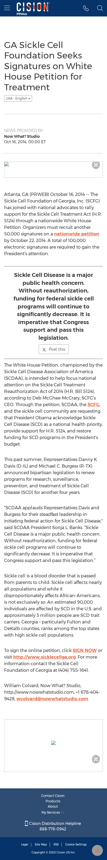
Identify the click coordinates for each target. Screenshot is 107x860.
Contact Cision (52, 796)
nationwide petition (76, 234)
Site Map (41, 844)
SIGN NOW (85, 650)
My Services (51, 812)
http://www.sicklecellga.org (44, 657)
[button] (86, 8)
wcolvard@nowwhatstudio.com (52, 698)
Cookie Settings (76, 844)
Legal (24, 844)
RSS (56, 844)
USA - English (17, 98)
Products (53, 801)
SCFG (93, 404)
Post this (57, 349)
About (53, 806)
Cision (61, 852)
